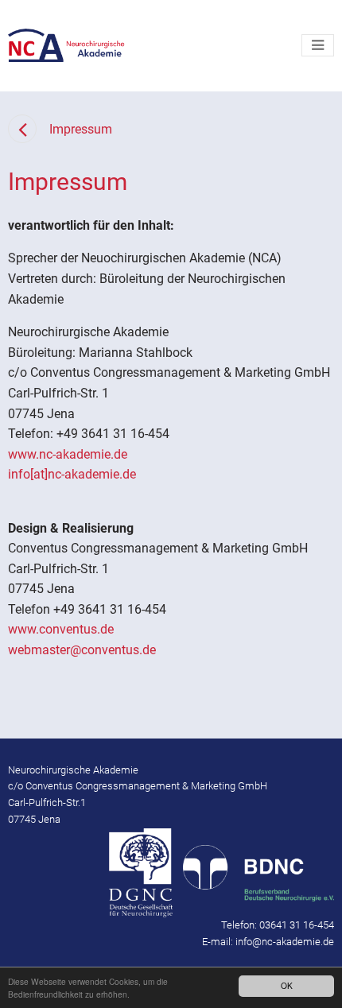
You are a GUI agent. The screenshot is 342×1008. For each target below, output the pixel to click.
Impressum (80, 129)
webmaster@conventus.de (82, 649)
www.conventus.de (61, 629)
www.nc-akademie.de (67, 454)
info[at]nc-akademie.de (72, 474)
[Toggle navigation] (317, 45)
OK (287, 985)
